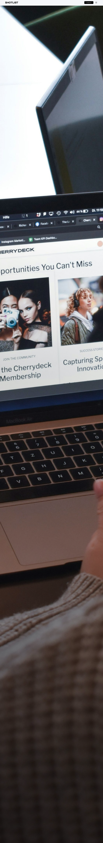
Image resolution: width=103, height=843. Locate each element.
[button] (96, 2)
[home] (11, 2)
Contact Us (88, 2)
